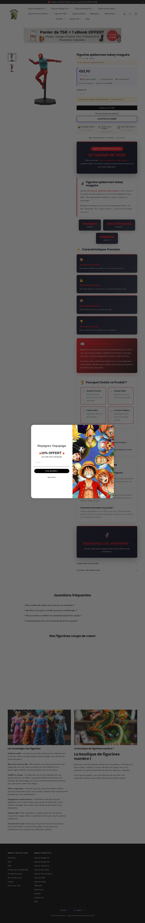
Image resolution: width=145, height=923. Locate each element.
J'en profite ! (51, 471)
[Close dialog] (111, 427)
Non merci (52, 477)
